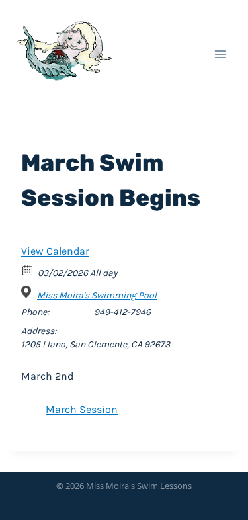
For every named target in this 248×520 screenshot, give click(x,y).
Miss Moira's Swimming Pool (97, 295)
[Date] (28, 269)
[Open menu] (220, 54)
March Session (82, 409)
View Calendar (55, 251)
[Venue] (28, 292)
